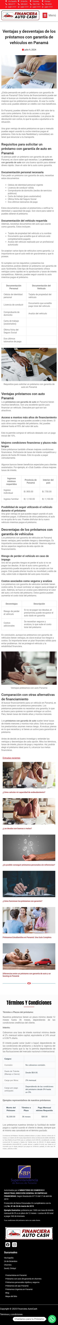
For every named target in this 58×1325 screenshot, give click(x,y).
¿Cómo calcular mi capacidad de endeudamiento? (24, 792)
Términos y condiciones (11, 1314)
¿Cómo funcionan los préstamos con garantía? (22, 901)
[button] (49, 15)
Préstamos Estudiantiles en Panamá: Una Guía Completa (27, 937)
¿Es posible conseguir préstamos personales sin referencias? (29, 865)
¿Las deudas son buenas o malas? (17, 828)
